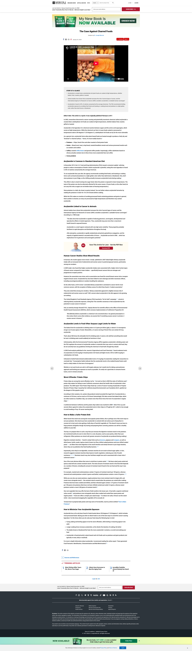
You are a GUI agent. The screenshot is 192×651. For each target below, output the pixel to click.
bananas (102, 440)
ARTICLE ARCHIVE (81, 3)
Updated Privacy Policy (101, 631)
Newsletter (111, 605)
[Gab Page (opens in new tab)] (88, 595)
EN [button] (130, 3)
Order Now (128, 641)
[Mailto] (64, 553)
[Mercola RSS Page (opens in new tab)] (116, 595)
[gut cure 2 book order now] (96, 26)
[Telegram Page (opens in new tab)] (85, 595)
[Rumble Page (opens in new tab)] (110, 595)
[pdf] (67, 553)
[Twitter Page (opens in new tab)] (82, 595)
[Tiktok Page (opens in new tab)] (100, 595)
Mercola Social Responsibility (96, 609)
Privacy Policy (103, 647)
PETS (88, 3)
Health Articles (78, 609)
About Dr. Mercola (79, 605)
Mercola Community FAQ (94, 607)
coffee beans (80, 150)
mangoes (116, 440)
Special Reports (112, 609)
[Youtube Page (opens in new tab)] (104, 595)
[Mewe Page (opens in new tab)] (96, 595)
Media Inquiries (92, 605)
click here (77, 623)
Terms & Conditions (90, 631)
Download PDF (106, 248)
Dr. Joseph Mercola (99, 35)
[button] (131, 9)
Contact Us (78, 607)
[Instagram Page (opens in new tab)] (78, 595)
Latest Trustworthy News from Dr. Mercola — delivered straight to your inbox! (76, 588)
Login (93, 579)
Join (98, 579)
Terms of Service (113, 647)
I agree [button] (122, 647)
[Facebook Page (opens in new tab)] (76, 595)
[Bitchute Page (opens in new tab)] (107, 595)
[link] (63, 39)
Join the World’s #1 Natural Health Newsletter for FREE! (65, 8)
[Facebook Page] (62, 553)
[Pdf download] (71, 38)
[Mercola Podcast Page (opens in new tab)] (113, 595)
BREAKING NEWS (72, 3)
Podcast (110, 607)
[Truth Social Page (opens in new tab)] (91, 595)
